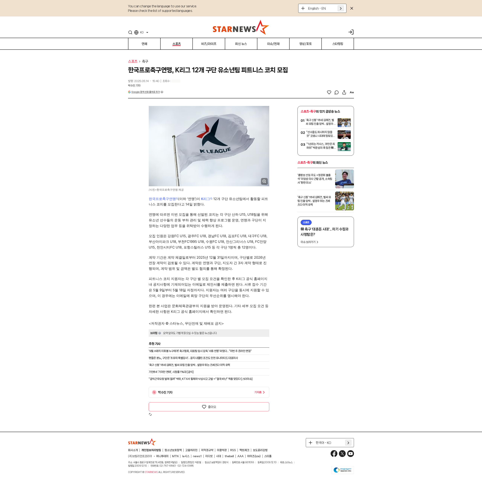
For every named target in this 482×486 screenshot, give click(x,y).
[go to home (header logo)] (241, 27)
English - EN (317, 8)
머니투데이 (162, 456)
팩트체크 (244, 450)
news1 (197, 456)
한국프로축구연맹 (162, 199)
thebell (229, 456)
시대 (218, 456)
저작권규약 (207, 450)
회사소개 (133, 450)
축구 (145, 61)
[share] (344, 92)
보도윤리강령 (260, 450)
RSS (233, 450)
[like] (329, 92)
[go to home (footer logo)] (142, 442)
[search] (130, 32)
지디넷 (209, 456)
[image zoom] (264, 181)
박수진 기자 (134, 85)
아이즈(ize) (254, 456)
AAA (240, 456)
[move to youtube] (350, 453)
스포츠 (132, 61)
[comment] (336, 92)
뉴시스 (185, 456)
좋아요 (212, 407)
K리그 (205, 199)
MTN (175, 456)
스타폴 (268, 456)
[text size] (351, 92)
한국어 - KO (323, 442)
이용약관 (222, 450)
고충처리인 (191, 450)
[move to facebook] (334, 453)
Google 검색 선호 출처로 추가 (145, 92)
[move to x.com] (342, 453)
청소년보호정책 (173, 450)
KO (141, 32)
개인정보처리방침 (151, 450)
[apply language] (341, 8)
